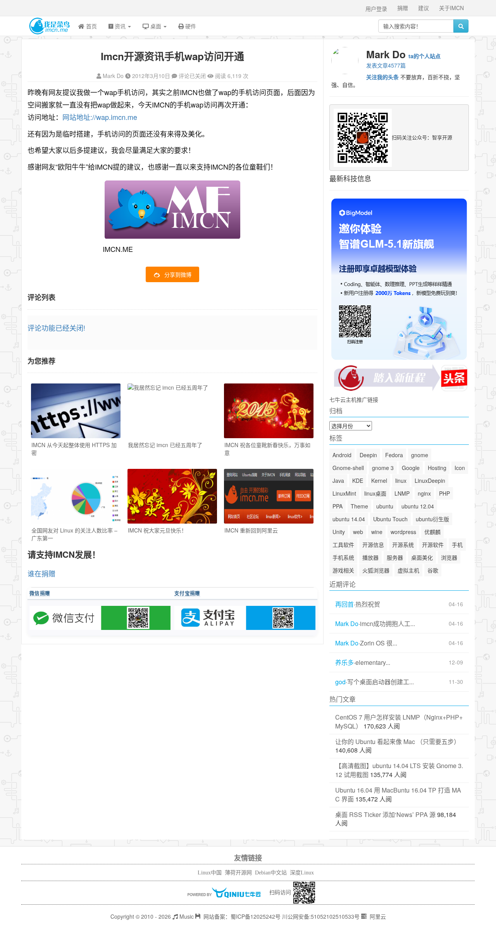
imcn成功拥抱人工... (387, 623)
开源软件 (433, 544)
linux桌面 (375, 493)
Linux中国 (210, 873)
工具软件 (343, 544)
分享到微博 (177, 274)
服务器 (395, 557)
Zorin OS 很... (378, 643)
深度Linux (302, 873)
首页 (90, 26)
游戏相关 (343, 570)
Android (341, 455)
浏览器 (449, 557)
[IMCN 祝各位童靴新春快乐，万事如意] (268, 411)
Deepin (368, 455)
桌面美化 (422, 557)
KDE (357, 480)
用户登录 (376, 8)
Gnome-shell (348, 468)
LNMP (402, 493)
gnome (419, 455)
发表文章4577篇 (386, 65)
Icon (460, 468)
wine (376, 532)
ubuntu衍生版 (432, 519)
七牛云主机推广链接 (353, 399)
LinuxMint (344, 493)
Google (411, 468)
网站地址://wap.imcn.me (99, 117)
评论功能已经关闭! (56, 328)
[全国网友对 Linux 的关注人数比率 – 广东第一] (75, 496)
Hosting (437, 468)
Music (186, 916)
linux (400, 480)
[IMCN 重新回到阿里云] (268, 496)
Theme (359, 506)
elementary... (372, 662)
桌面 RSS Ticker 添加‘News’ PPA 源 (385, 814)
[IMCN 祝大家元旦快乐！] (172, 496)
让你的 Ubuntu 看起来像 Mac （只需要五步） (397, 741)
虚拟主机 (408, 570)
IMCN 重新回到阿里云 (251, 530)
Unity (338, 532)
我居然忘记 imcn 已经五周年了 (165, 445)
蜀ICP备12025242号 (256, 916)
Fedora (394, 455)
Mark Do (113, 76)
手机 (457, 544)
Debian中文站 (271, 873)
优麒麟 (432, 532)
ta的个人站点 (424, 56)
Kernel (379, 480)
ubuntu (384, 506)
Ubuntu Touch (390, 519)
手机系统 (343, 557)
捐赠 (402, 8)
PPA (337, 506)
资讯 (120, 26)
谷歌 (432, 570)
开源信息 (373, 544)
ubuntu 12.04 (417, 506)
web (358, 532)
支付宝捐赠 (187, 593)
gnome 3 (383, 468)
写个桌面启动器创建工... (380, 682)
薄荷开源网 (238, 873)
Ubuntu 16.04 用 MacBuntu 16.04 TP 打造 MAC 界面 (398, 794)
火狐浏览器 (375, 570)
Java (338, 480)
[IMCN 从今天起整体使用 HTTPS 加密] (75, 411)
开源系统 (403, 544)
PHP (444, 493)
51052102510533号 (335, 916)
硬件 (190, 26)
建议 (423, 8)
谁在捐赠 (41, 573)
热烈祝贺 (367, 604)
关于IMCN (451, 8)
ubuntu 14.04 (348, 519)
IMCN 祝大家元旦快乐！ (157, 530)
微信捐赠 (39, 593)
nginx (424, 493)
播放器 (370, 557)
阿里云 (377, 916)
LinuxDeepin (430, 480)
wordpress (403, 532)
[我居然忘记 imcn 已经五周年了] (172, 411)
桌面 (156, 26)
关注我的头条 (382, 77)
